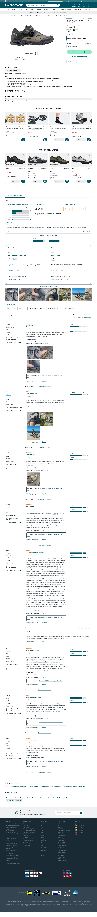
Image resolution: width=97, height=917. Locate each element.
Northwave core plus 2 (11, 795)
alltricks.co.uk (81, 824)
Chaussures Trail (62, 850)
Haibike (42, 837)
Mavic (42, 834)
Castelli (42, 824)
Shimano (43, 829)
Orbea (42, 855)
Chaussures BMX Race (70, 786)
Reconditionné (77, 9)
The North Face (44, 849)
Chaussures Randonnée (64, 830)
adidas (42, 852)
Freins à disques (62, 845)
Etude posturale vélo (28, 839)
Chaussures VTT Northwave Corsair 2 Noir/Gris (37, 170)
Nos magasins (26, 827)
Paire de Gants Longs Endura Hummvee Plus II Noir (81, 129)
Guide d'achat (13, 70)
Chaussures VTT (34, 15)
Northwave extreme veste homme (72, 797)
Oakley (42, 839)
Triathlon (54, 9)
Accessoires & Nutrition (65, 9)
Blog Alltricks (9, 837)
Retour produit (26, 825)
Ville (26, 9)
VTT (8, 9)
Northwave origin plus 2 (44, 795)
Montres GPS (61, 839)
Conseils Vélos (27, 834)
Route (13, 9)
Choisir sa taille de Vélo (29, 830)
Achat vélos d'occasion (11, 845)
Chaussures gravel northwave (27, 795)
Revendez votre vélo (28, 840)
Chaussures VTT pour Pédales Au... (51, 786)
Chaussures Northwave (12, 789)
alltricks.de (80, 829)
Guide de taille (88, 43)
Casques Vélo (61, 857)
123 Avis (23, 59)
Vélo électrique (62, 834)
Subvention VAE (27, 844)
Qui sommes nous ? (11, 824)
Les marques (44, 821)
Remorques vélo (62, 860)
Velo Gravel (61, 854)
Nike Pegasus (44, 850)
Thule (42, 827)
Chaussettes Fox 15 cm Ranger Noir (58, 128)
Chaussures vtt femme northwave (28, 797)
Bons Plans (87, 9)
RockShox (43, 840)
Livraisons (25, 835)
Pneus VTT (60, 829)
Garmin (42, 835)
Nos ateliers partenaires (29, 832)
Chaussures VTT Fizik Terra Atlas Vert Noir (59, 170)
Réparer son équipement (12, 857)
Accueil (7, 15)
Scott (42, 854)
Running (39, 9)
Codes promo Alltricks (11, 852)
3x (70, 29)
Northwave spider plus (11, 797)
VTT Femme (61, 855)
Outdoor (46, 9)
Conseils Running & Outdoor (30, 829)
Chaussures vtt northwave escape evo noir (51, 797)
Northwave (69, 18)
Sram (42, 832)
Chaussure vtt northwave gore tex (61, 795)
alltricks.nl (80, 834)
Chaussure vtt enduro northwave (80, 795)
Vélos (59, 824)
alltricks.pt (80, 832)
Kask (42, 825)
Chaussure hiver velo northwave (14, 800)
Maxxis (42, 830)
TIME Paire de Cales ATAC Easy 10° (14, 128)
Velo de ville (61, 837)
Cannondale (44, 847)
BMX (32, 9)
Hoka (42, 845)
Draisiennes (61, 847)
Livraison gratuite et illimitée (62, 1)
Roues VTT (60, 832)
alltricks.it (80, 830)
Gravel (20, 9)
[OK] (81, 813)
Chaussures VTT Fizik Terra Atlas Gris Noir (81, 170)
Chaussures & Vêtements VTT (21, 15)
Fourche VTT (61, 844)
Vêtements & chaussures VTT (19, 786)
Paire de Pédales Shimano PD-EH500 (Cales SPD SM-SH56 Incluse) (37, 129)
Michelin (43, 844)
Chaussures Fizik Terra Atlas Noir (14, 170)
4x (74, 29)
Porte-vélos (61, 840)
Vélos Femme (61, 852)
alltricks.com (81, 825)
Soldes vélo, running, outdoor (13, 863)
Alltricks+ (8, 860)
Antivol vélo (61, 849)
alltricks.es (80, 827)
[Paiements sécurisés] (33, 874)
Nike (42, 842)
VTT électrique (61, 842)
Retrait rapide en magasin (79, 56)
